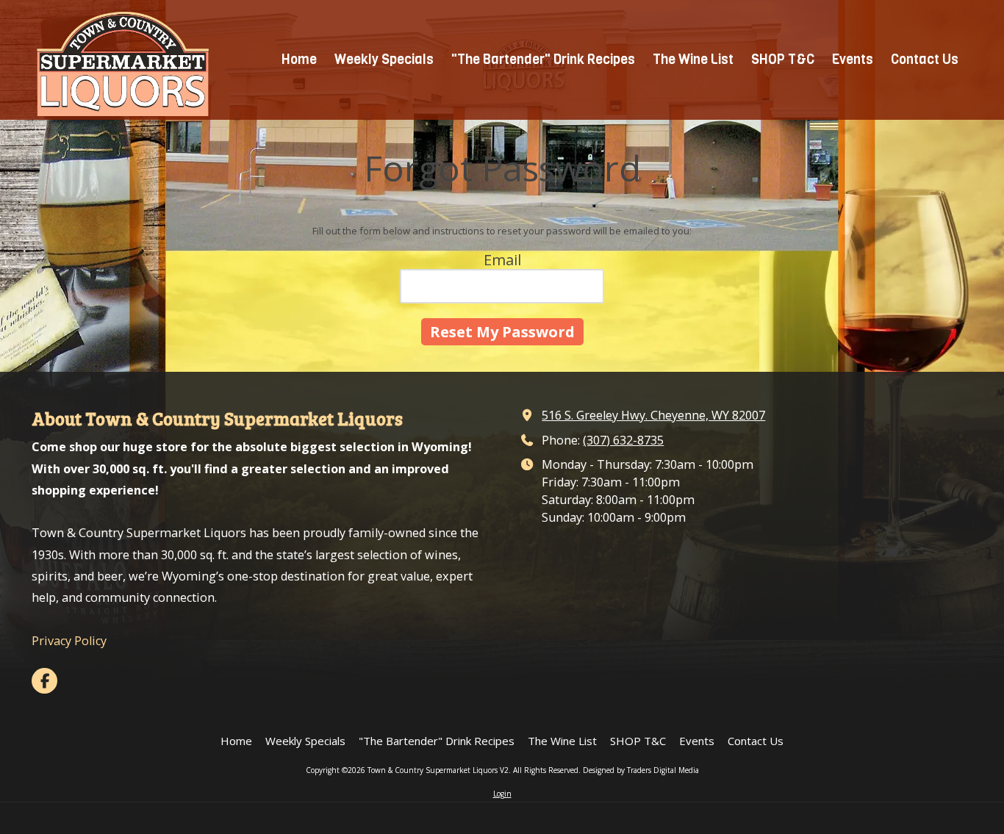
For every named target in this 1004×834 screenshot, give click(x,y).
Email (502, 260)
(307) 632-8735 (623, 440)
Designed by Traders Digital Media (641, 770)
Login (502, 793)
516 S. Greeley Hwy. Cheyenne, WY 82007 (653, 415)
